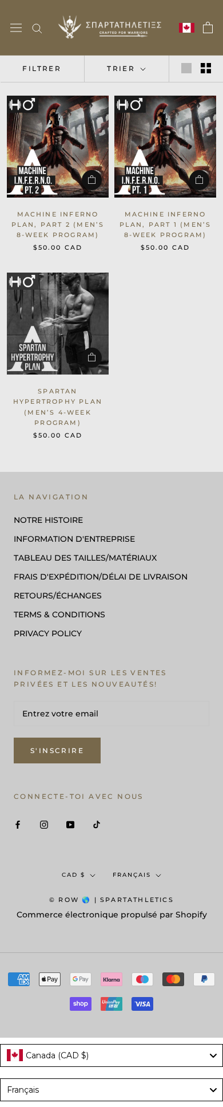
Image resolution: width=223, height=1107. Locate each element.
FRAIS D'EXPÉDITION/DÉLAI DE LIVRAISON (101, 577)
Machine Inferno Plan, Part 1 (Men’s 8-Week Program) (166, 224)
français (132, 874)
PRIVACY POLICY (48, 633)
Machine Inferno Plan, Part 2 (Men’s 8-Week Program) (58, 224)
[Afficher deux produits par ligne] (206, 68)
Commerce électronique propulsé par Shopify (112, 914)
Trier (122, 68)
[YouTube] (70, 823)
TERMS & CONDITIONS (59, 614)
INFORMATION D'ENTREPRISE (74, 539)
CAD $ (73, 874)
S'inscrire (57, 750)
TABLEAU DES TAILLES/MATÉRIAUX (85, 558)
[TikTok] (97, 823)
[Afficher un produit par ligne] (186, 68)
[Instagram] (44, 823)
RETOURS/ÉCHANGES (58, 595)
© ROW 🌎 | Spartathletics (111, 900)
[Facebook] (18, 823)
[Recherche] (37, 28)
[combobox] (111, 1055)
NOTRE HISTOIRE (48, 520)
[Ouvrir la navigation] (16, 28)
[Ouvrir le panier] (208, 27)
